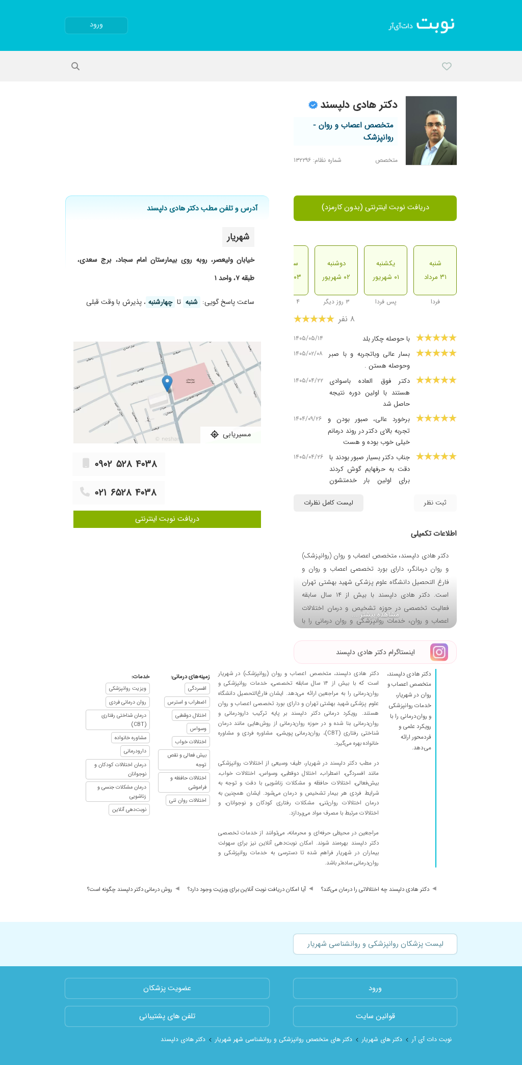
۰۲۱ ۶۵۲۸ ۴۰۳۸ (125, 492)
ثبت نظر (435, 503)
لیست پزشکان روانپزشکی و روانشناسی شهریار (375, 944)
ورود (96, 25)
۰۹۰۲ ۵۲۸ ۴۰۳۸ (126, 464)
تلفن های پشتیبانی (167, 1016)
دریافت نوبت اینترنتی (167, 519)
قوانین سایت (375, 1016)
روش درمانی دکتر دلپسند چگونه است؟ (129, 889)
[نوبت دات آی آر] (422, 25)
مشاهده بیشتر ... (375, 614)
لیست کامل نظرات (328, 503)
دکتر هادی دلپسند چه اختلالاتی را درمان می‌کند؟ (375, 889)
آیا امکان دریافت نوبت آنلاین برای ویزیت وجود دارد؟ (247, 889)
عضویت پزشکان (167, 988)
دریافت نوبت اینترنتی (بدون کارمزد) (375, 207)
